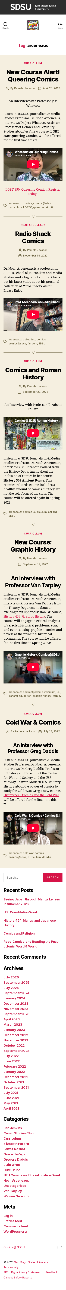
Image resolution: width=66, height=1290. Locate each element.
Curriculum (33, 63)
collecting (29, 339)
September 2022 (16, 1051)
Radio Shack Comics (33, 237)
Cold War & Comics (33, 722)
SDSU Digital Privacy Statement (22, 1272)
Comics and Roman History (33, 373)
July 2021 (11, 1093)
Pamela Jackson (24, 88)
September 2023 (16, 1014)
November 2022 (16, 1040)
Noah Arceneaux (33, 224)
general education (19, 695)
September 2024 (16, 993)
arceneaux (15, 203)
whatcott (47, 207)
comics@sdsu (42, 203)
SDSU (42, 343)
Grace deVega (14, 1154)
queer (36, 207)
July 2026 (11, 977)
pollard (52, 512)
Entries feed (13, 1221)
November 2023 (16, 1009)
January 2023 (14, 1030)
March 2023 (13, 1024)
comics (27, 203)
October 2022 (14, 1045)
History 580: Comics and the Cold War (31, 795)
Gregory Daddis (16, 1159)
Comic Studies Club (18, 1133)
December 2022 (16, 1035)
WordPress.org (15, 1231)
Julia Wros (12, 1165)
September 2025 (16, 982)
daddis (46, 857)
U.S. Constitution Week (21, 912)
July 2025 (11, 988)
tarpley (57, 695)
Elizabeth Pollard (16, 1144)
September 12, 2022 (35, 564)
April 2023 (12, 1019)
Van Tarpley (13, 1191)
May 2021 (11, 1103)
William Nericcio (16, 1196)
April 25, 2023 (51, 88)
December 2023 (16, 1003)
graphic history (42, 695)
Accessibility (11, 1267)
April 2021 (11, 1108)
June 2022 (12, 1061)
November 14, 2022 (35, 255)
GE (58, 692)
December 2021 (16, 1077)
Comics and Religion (19, 933)
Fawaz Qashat (14, 1149)
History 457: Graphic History (24, 617)
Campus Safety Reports (18, 1277)
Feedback (52, 1272)
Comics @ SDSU (14, 1247)
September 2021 (16, 1087)
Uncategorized (15, 1186)
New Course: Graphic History (33, 545)
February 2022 (15, 1066)
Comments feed (16, 1226)
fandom (32, 343)
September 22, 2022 (35, 391)
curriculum (15, 207)
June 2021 (11, 1098)
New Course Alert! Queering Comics (33, 75)
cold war (28, 853)
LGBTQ (27, 207)
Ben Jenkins (13, 1128)
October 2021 (14, 1082)
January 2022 (14, 1072)
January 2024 (14, 998)
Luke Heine (12, 1170)
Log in (8, 1216)
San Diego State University (31, 1262)
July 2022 (11, 1056)
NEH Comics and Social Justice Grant (32, 1175)
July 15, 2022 (51, 731)
